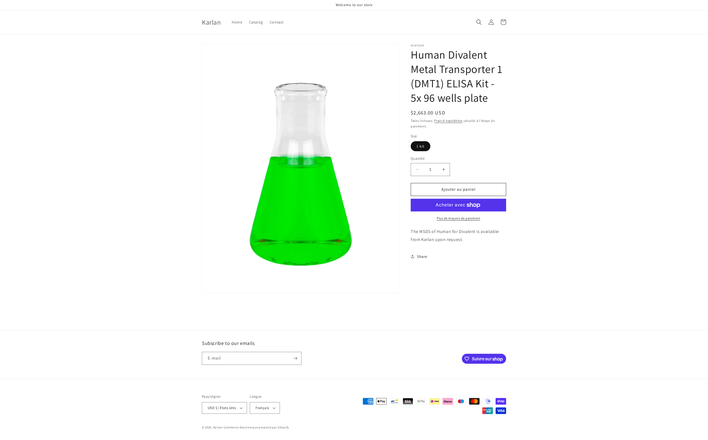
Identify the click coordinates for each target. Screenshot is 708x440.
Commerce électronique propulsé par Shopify (256, 427)
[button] (479, 22)
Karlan (218, 427)
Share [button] (422, 256)
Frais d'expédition (448, 121)
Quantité (418, 158)
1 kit (421, 146)
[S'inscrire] (295, 358)
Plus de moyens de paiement (458, 218)
